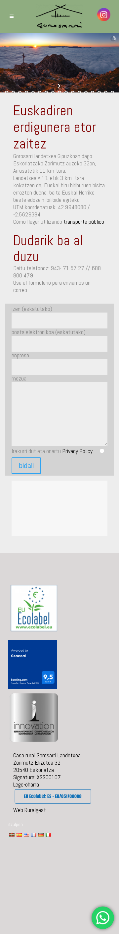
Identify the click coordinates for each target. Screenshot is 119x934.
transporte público (83, 221)
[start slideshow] (60, 86)
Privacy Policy (77, 451)
